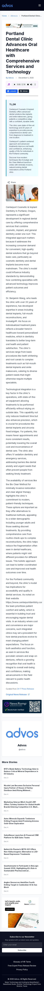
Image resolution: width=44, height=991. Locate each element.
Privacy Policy (22, 969)
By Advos (10, 78)
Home (4, 16)
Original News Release (16, 694)
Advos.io (14, 16)
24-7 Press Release (25, 689)
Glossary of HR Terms (22, 962)
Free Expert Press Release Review (22, 966)
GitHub (25, 91)
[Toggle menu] (39, 5)
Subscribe (22, 950)
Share (13, 182)
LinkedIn (13, 91)
